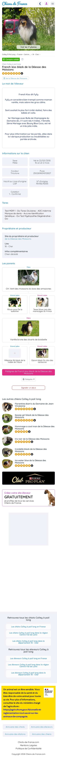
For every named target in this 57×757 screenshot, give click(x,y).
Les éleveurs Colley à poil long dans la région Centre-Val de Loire (28, 665)
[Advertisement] (28, 529)
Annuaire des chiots (15, 727)
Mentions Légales (28, 745)
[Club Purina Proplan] (28, 478)
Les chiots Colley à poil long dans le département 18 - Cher (28, 642)
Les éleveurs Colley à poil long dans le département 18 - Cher (28, 674)
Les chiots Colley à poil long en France (28, 626)
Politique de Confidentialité (28, 748)
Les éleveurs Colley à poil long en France (28, 658)
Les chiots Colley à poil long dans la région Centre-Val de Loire (28, 634)
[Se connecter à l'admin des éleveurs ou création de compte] (46, 3)
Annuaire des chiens (41, 734)
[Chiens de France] (14, 4)
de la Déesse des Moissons (16, 78)
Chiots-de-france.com (28, 742)
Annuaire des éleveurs (41, 727)
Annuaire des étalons (15, 734)
